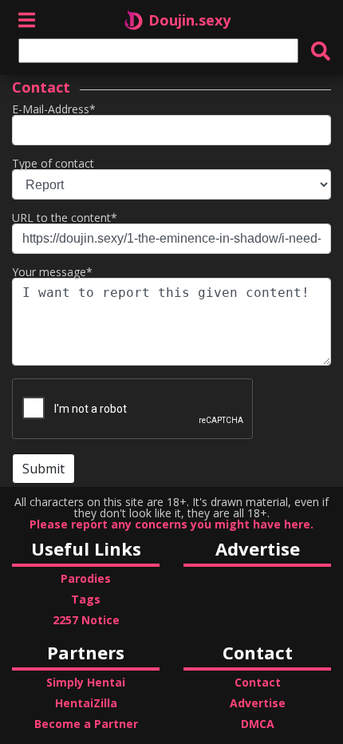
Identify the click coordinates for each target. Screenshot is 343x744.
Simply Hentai (85, 682)
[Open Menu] (26, 19)
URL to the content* (64, 217)
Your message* (52, 271)
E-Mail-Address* (54, 109)
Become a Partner (86, 723)
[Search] (320, 51)
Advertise (258, 702)
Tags (86, 599)
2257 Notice (86, 619)
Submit (43, 468)
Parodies (86, 578)
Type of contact (53, 163)
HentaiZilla (86, 702)
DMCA (257, 723)
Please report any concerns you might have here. (171, 524)
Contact (258, 682)
